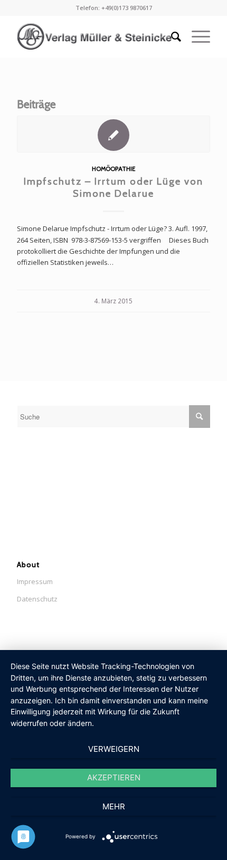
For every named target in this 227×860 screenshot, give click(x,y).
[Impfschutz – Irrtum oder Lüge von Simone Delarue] (113, 134)
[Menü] (195, 36)
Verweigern (113, 749)
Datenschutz (37, 599)
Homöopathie (113, 169)
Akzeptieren (113, 777)
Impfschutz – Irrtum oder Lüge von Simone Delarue (113, 187)
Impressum (35, 581)
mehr (113, 806)
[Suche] (170, 36)
